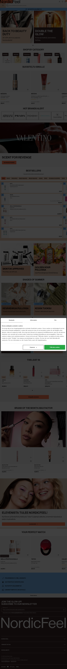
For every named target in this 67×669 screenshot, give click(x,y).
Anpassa (32, 347)
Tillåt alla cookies (55, 347)
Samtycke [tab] (11, 320)
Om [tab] (55, 320)
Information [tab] (33, 320)
